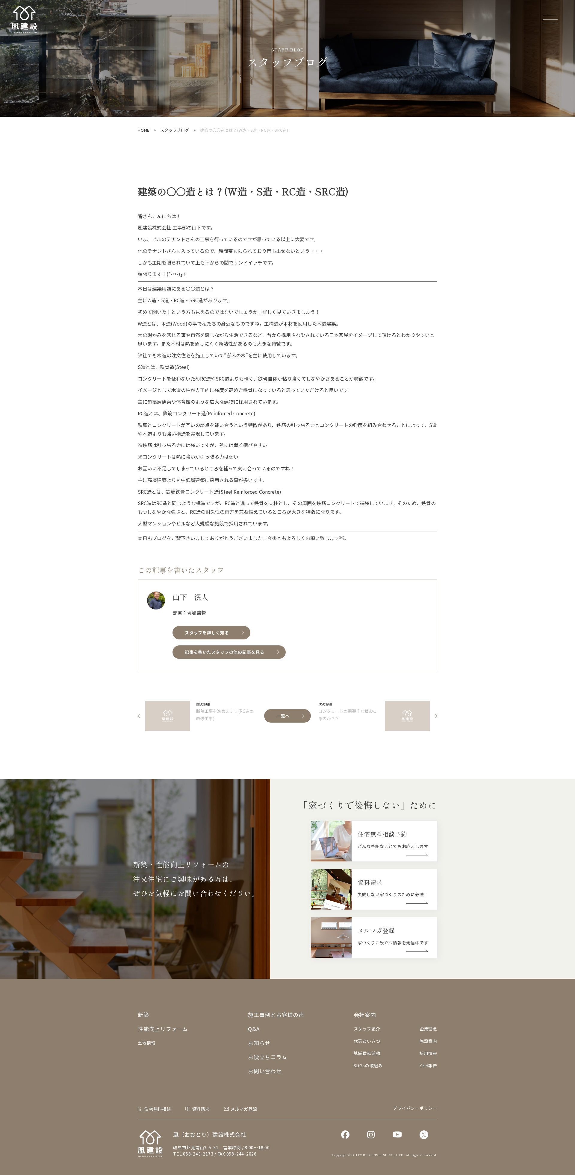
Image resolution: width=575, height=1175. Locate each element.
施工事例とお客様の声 (276, 1015)
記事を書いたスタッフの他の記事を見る (224, 652)
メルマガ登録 (244, 1109)
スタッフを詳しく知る (207, 633)
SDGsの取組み (368, 1065)
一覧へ (283, 716)
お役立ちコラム (267, 1057)
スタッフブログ (174, 130)
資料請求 (201, 1109)
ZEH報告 (428, 1065)
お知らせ (259, 1043)
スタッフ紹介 (367, 1029)
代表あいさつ (367, 1041)
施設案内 (428, 1041)
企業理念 (428, 1029)
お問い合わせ (265, 1071)
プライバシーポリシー (415, 1108)
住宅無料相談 (157, 1109)
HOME (143, 130)
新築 (143, 1015)
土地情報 (146, 1043)
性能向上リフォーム (163, 1029)
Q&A (253, 1029)
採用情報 (428, 1053)
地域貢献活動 (367, 1053)
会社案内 (365, 1015)
